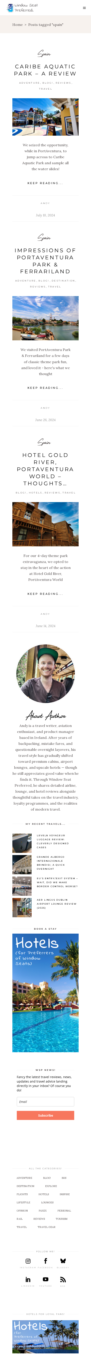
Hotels (35, 492)
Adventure (29, 82)
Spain (44, 53)
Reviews (63, 82)
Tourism (61, 1218)
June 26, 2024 (45, 420)
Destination (63, 280)
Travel (45, 88)
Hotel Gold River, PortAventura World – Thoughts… (45, 469)
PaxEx (43, 1210)
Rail (20, 1218)
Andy (45, 203)
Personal (64, 1210)
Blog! (47, 82)
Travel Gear (46, 1227)
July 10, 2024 (45, 215)
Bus (64, 1177)
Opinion (22, 1210)
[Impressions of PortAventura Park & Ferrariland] (45, 318)
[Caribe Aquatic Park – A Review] (45, 117)
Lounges (47, 1202)
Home (17, 24)
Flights (22, 1194)
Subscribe (45, 1115)
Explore (51, 1186)
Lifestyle (23, 1202)
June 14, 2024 (45, 626)
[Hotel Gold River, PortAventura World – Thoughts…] (45, 524)
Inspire (65, 1194)
